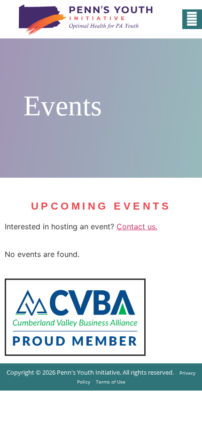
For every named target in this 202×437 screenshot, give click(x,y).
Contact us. (137, 226)
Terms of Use (110, 381)
